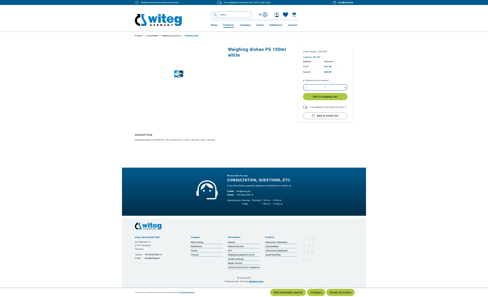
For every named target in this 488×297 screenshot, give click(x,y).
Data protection (236, 246)
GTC (230, 250)
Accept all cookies (340, 292)
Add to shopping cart (325, 96)
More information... (187, 292)
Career (194, 250)
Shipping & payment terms (241, 254)
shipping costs (256, 281)
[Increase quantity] (345, 87)
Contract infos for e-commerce (244, 267)
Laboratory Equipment (276, 250)
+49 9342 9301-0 (244, 195)
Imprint (231, 242)
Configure (316, 292)
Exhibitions (196, 246)
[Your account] (277, 15)
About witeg (197, 242)
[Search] (216, 14)
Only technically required (288, 292)
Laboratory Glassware (276, 242)
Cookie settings (236, 259)
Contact (195, 254)
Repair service (235, 263)
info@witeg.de (345, 2)
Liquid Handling (272, 254)
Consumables (272, 246)
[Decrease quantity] (305, 87)
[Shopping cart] (294, 15)
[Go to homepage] (171, 20)
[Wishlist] (285, 15)
